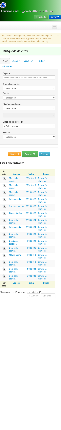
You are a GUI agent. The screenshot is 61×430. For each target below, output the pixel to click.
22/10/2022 (31, 192)
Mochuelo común (13, 179)
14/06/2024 (31, 268)
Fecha (31, 173)
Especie (6, 73)
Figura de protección (12, 103)
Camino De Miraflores (42, 179)
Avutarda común (16, 206)
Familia (6, 93)
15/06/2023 (31, 275)
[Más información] (4, 178)
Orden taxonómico (11, 84)
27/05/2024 (31, 219)
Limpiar (13, 154)
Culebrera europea (13, 242)
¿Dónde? (16, 61)
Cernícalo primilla (13, 221)
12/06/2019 (31, 254)
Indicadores (7, 66)
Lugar (46, 173)
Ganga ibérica (15, 213)
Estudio (6, 132)
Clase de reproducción (13, 121)
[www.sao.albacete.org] (3, 5)
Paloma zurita (15, 199)
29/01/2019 (31, 185)
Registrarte (41, 16)
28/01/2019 (31, 178)
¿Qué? (5, 61)
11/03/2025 (31, 247)
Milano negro (15, 254)
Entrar (54, 16)
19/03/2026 (31, 233)
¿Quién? (41, 61)
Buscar (29, 154)
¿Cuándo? (28, 61)
